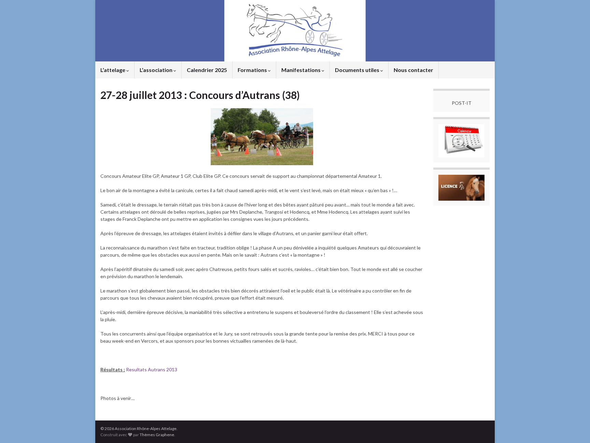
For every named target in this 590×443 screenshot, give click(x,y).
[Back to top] (574, 427)
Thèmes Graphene (157, 434)
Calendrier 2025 (207, 70)
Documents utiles (357, 70)
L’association (156, 70)
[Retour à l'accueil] (295, 30)
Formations (253, 70)
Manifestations (301, 70)
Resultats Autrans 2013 (151, 369)
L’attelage (113, 70)
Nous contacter (413, 70)
